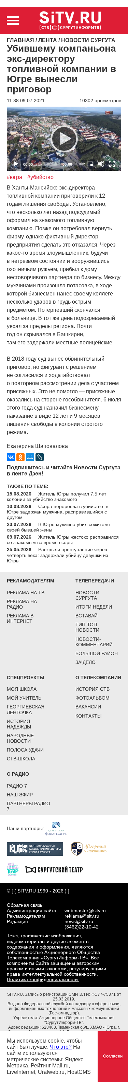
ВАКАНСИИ (88, 706)
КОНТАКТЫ (88, 716)
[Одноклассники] (20, 457)
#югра (14, 177)
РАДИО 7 (17, 786)
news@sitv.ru (79, 921)
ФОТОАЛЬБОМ (92, 698)
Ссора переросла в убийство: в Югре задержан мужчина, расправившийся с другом (57, 512)
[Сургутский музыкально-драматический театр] (57, 868)
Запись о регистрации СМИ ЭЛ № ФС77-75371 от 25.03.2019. (73, 997)
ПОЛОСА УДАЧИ (25, 750)
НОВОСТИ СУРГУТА (87, 595)
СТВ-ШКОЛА (21, 758)
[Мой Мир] (30, 457)
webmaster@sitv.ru (85, 910)
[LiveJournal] (39, 457)
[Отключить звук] (101, 164)
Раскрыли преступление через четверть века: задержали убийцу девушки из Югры (57, 555)
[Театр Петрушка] (16, 868)
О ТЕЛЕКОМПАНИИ (98, 677)
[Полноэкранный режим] (112, 164)
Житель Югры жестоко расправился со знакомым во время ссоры (63, 539)
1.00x (80, 164)
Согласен (113, 1056)
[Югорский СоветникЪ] (92, 848)
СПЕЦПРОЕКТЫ (25, 677)
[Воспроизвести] (64, 138)
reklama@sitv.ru (82, 916)
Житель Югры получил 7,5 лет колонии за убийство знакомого (56, 496)
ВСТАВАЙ (86, 615)
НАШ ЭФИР (20, 794)
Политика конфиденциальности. (43, 979)
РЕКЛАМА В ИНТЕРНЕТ (20, 618)
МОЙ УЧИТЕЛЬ (24, 698)
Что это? (61, 1047)
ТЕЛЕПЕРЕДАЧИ (94, 580)
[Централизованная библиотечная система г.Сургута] (38, 848)
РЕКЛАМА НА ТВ (25, 592)
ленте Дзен (27, 473)
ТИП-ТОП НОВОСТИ (87, 627)
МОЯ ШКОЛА (22, 689)
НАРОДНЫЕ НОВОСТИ (20, 738)
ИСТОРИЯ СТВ (92, 689)
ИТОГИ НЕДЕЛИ (93, 607)
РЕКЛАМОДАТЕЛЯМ (30, 580)
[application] (64, 138)
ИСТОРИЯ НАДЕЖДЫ (19, 724)
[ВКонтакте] (11, 457)
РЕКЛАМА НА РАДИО (22, 604)
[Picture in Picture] (90, 164)
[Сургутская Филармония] (59, 828)
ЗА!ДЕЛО (85, 662)
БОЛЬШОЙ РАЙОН (96, 653)
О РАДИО (18, 774)
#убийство (40, 177)
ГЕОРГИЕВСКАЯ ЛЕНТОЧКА (25, 709)
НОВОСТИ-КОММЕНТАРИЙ (94, 641)
